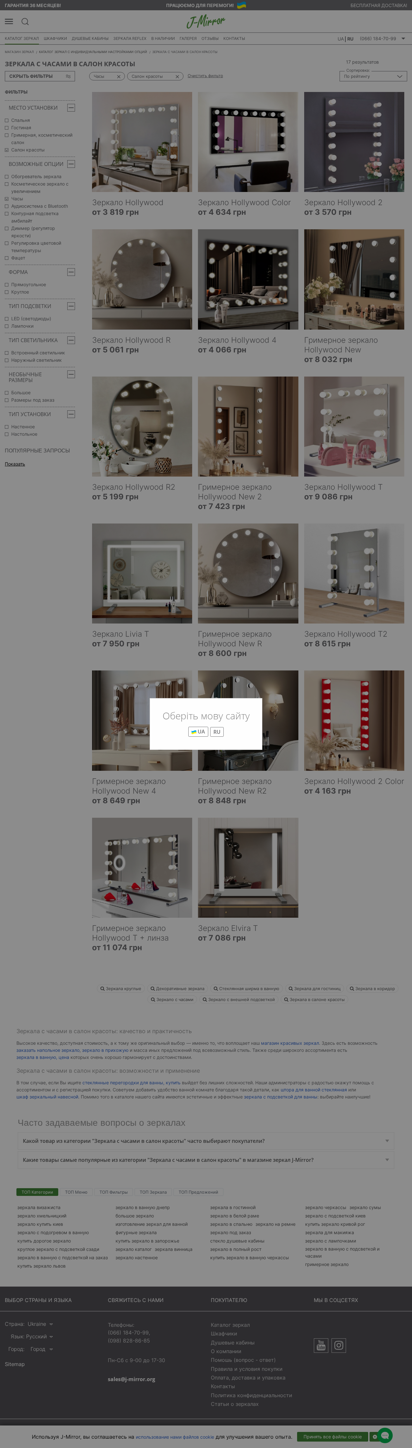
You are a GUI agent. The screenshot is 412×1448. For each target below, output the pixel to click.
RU (216, 731)
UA (200, 731)
